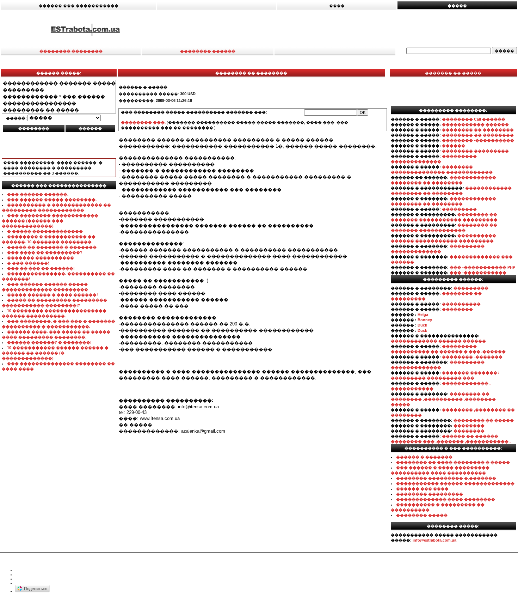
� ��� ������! (28, 263)
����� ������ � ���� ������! (52, 295)
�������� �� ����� (484, 420)
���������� (461, 304)
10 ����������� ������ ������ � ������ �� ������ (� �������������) (55, 353)
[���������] (59, 90)
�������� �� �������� (478, 130)
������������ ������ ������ (438, 341)
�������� (457, 309)
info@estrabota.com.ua (434, 540)
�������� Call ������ (473, 119)
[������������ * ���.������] (59, 96)
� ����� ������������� (45, 231)
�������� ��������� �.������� (446, 478)
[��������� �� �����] (59, 110)
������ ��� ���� (422, 489)
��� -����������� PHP (482, 267)
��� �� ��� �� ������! (41, 268)
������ (453, 146)
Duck (422, 325)
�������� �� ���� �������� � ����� (453, 462)
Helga (423, 314)
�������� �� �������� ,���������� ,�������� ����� (443, 399)
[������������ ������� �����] (59, 83)
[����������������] (59, 103)
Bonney (425, 320)
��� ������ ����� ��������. (52, 199)
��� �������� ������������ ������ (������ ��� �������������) (50, 220)
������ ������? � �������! (49, 342)
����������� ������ (475, 124)
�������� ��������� (475, 151)
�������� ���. (143, 122)
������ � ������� (424, 457)
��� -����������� (478, 272)
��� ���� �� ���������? (44, 252)
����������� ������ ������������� (455, 483)
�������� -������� (472, 357)
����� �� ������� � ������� (52, 247)
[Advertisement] (344, 29)
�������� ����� (422, 515)
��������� (459, 209)
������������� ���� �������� (445, 499)
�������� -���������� (478, 140)
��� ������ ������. (37, 194)
